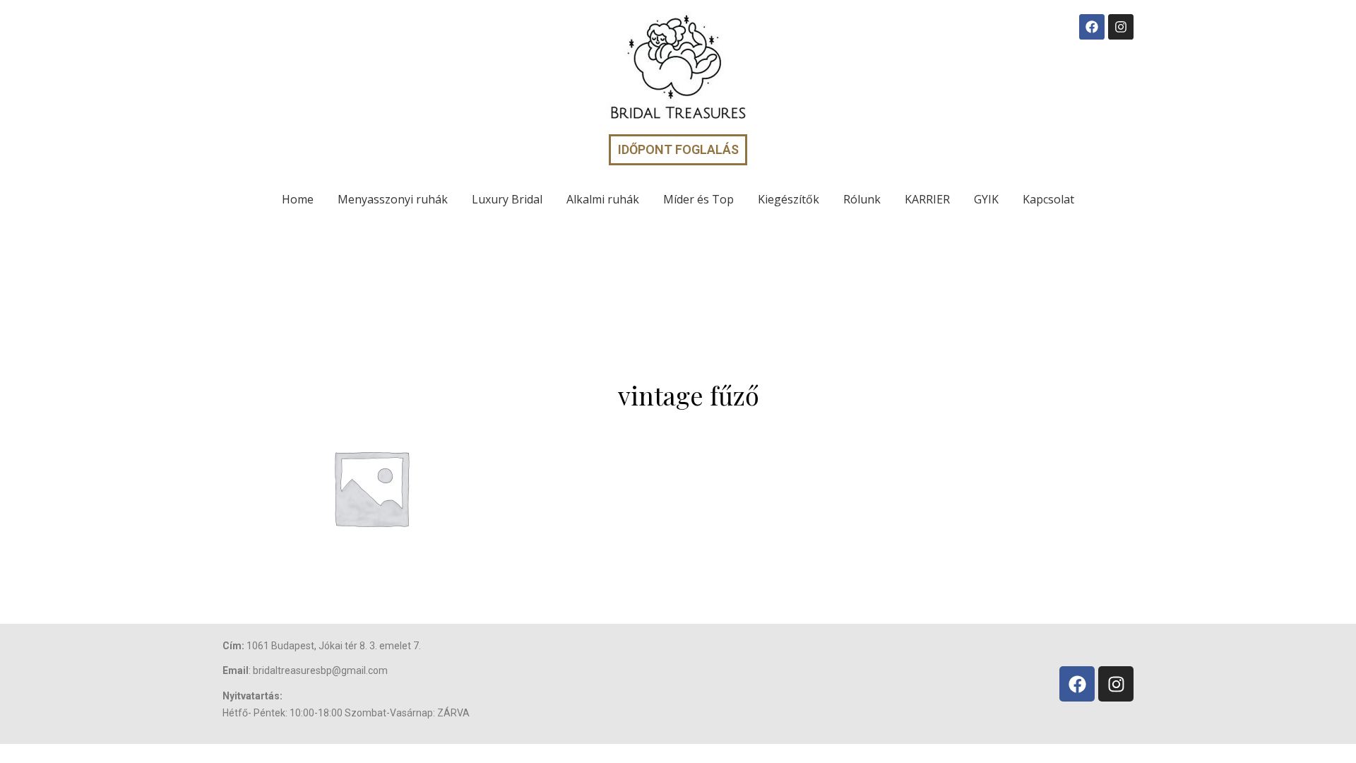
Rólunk (862, 199)
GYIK (986, 199)
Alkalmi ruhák (602, 199)
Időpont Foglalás (678, 149)
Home (298, 199)
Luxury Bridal (507, 199)
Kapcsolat (1048, 199)
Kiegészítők (788, 199)
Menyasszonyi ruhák (393, 199)
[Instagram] (1121, 27)
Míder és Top (698, 199)
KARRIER (927, 199)
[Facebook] (1092, 27)
